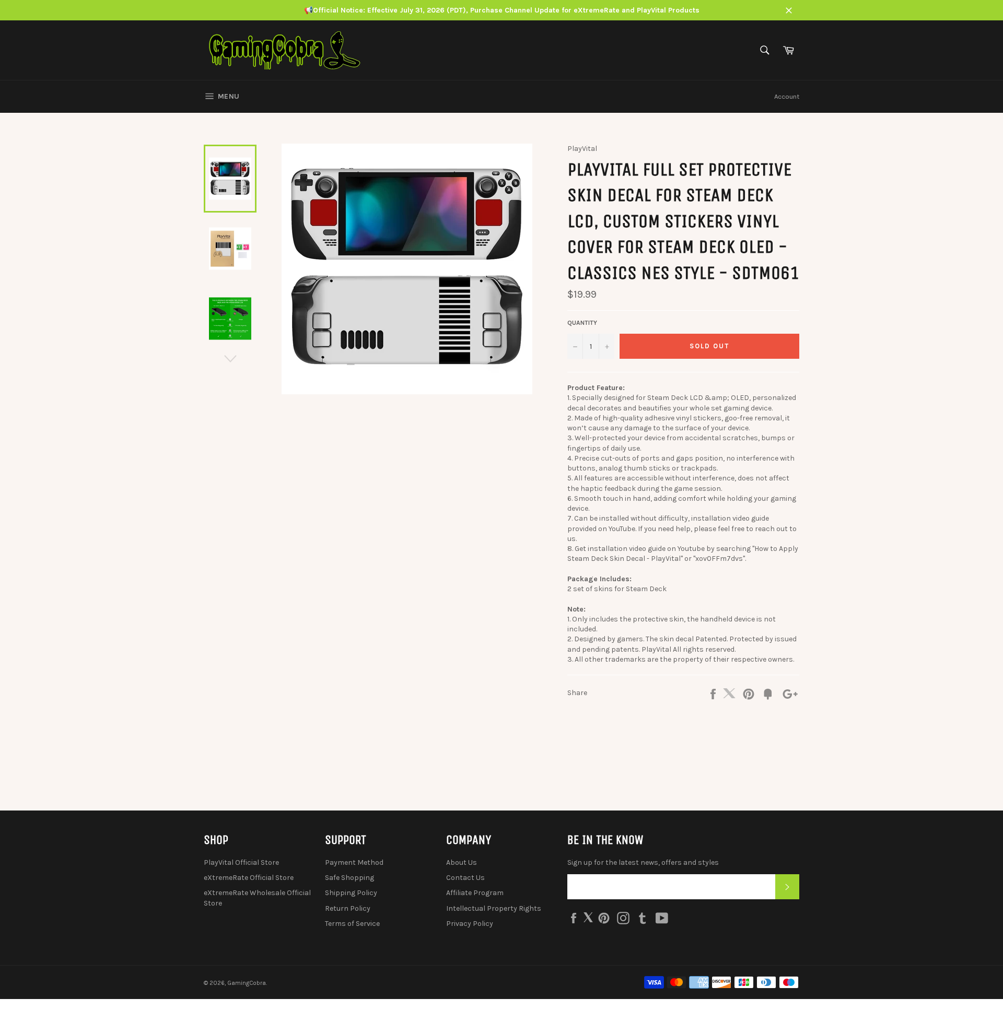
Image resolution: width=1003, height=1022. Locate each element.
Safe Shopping (349, 877)
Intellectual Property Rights (493, 908)
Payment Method (354, 862)
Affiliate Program (475, 892)
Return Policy (347, 908)
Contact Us (465, 877)
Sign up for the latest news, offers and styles (643, 862)
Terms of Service (352, 923)
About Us (461, 862)
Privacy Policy (469, 923)
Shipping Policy (351, 892)
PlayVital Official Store (241, 862)
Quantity (582, 322)
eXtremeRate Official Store (249, 877)
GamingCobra (246, 983)
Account (786, 96)
